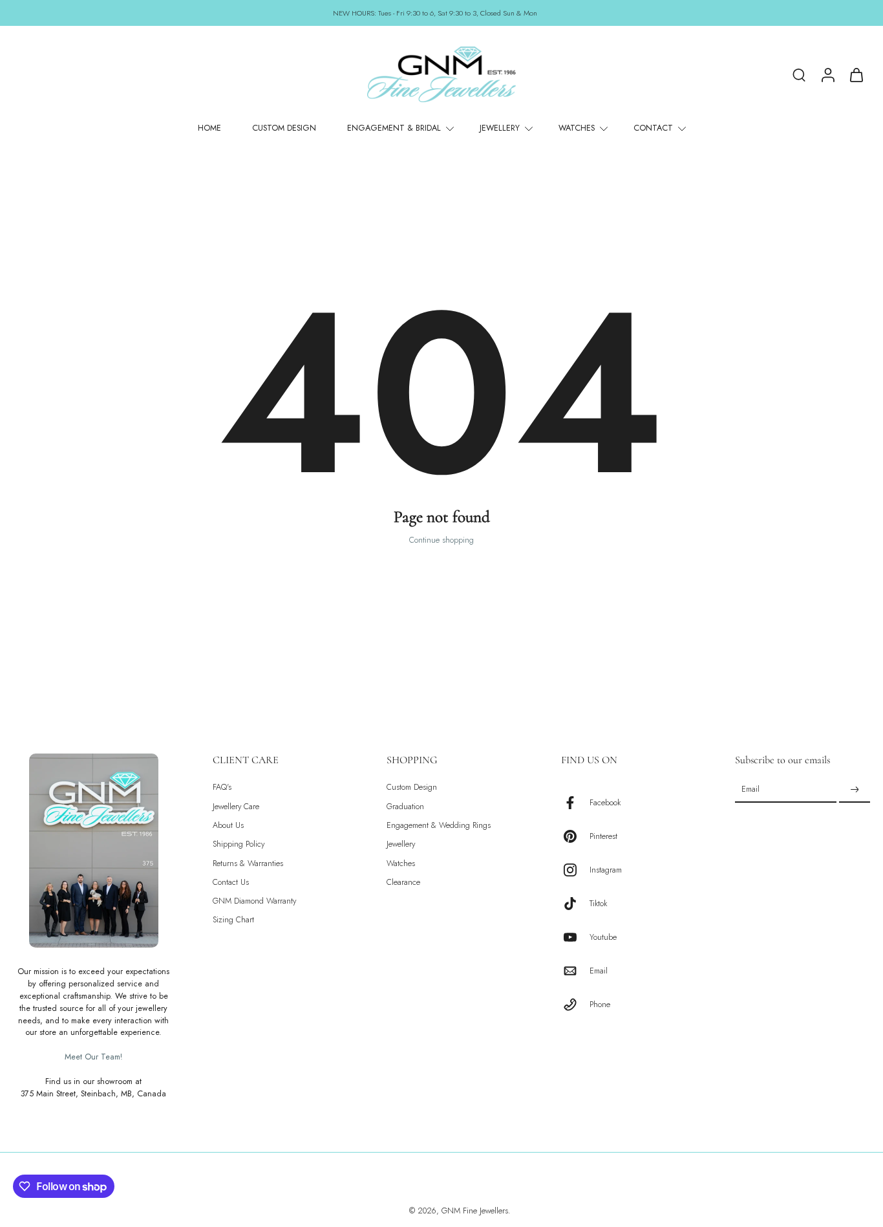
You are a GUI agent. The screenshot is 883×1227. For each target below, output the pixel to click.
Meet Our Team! (93, 1057)
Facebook (605, 802)
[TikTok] (575, 903)
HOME (209, 128)
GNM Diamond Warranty (254, 901)
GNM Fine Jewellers (475, 1211)
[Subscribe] (854, 790)
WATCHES (577, 128)
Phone (600, 1004)
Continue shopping (441, 540)
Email (599, 970)
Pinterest (603, 836)
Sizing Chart (233, 920)
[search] (799, 74)
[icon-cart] (856, 74)
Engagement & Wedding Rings (439, 825)
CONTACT (653, 128)
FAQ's (222, 787)
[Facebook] (575, 802)
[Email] (575, 971)
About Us (228, 825)
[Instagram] (575, 870)
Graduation (405, 806)
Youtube (603, 936)
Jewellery (401, 844)
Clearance (403, 882)
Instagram (606, 869)
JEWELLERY (500, 128)
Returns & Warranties (248, 863)
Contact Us (231, 882)
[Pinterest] (575, 836)
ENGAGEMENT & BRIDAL (394, 128)
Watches (401, 863)
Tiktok (598, 903)
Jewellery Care (236, 806)
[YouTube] (575, 937)
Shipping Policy (238, 844)
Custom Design (412, 787)
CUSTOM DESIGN (284, 128)
